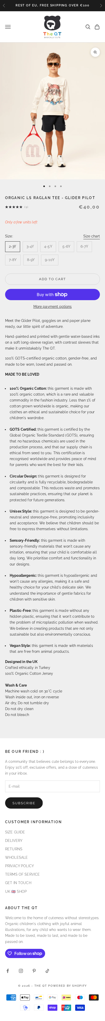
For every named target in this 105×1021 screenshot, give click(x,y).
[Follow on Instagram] (20, 970)
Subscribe (23, 803)
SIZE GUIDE (15, 832)
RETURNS (13, 849)
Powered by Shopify (67, 985)
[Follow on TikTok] (47, 970)
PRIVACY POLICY (19, 866)
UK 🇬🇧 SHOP (16, 891)
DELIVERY (13, 841)
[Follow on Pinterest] (34, 970)
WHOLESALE (16, 857)
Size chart (91, 236)
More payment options (52, 307)
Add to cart (52, 279)
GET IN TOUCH (18, 883)
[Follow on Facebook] (7, 970)
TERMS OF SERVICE (22, 874)
